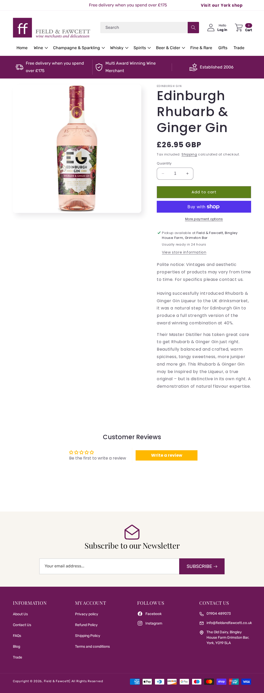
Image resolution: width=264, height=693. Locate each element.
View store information (184, 252)
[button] (40, 48)
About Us (20, 614)
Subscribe (199, 566)
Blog (16, 646)
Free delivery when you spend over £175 (55, 67)
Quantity (164, 163)
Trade (17, 657)
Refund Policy (86, 625)
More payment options (204, 219)
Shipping (189, 154)
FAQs (17, 636)
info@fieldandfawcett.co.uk (229, 623)
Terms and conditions (92, 646)
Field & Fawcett (57, 681)
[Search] (193, 27)
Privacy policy (86, 614)
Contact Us (22, 625)
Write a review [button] (166, 455)
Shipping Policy (87, 636)
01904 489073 (219, 613)
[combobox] (149, 27)
